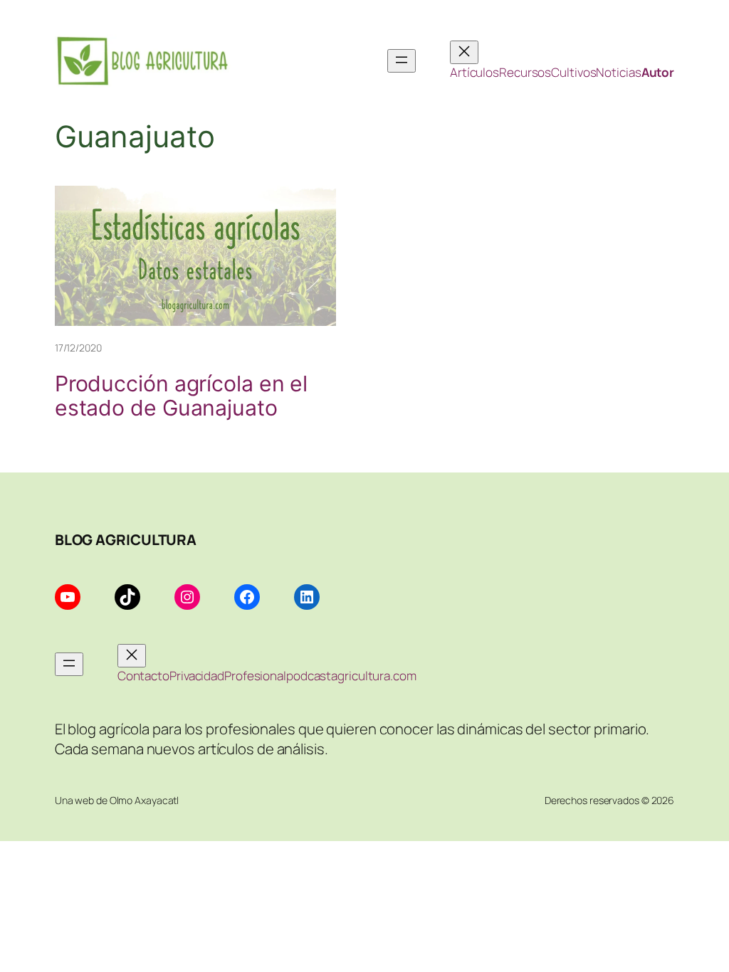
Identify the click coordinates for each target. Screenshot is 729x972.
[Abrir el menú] (401, 61)
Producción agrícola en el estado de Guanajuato (181, 396)
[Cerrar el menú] (464, 52)
